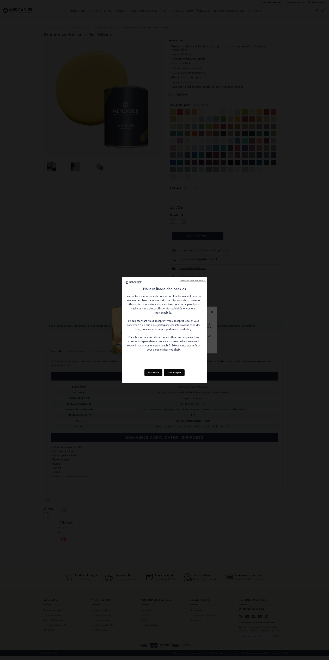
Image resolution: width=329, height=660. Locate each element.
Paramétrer (153, 372)
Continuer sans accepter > (193, 280)
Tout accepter (174, 372)
